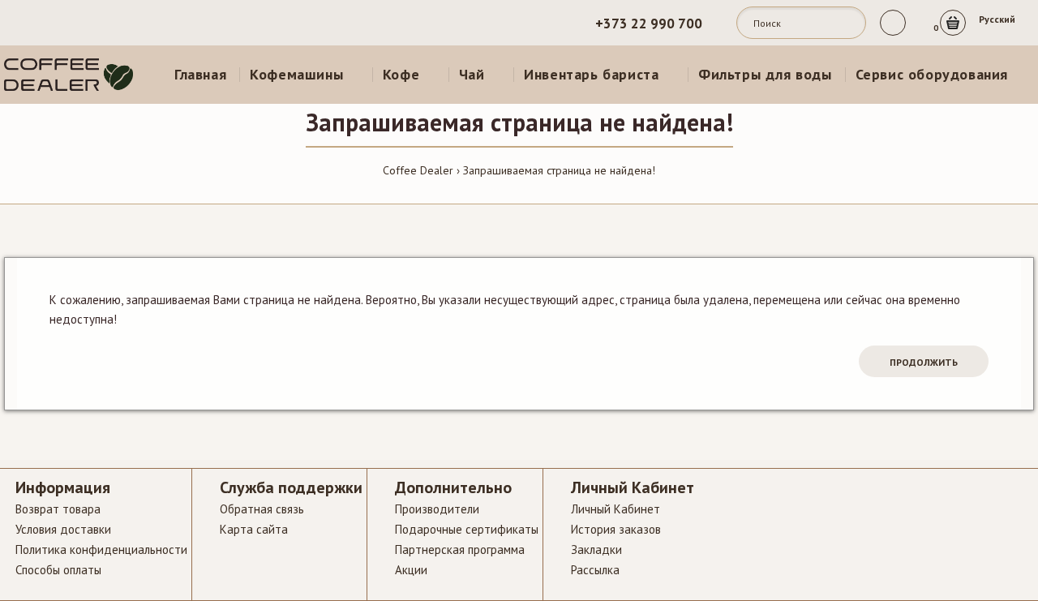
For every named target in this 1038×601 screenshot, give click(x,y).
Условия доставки (63, 529)
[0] (953, 23)
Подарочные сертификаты (466, 529)
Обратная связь (262, 509)
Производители (437, 509)
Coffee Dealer (418, 170)
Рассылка (595, 569)
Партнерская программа (460, 549)
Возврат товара (58, 509)
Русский (997, 19)
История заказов (616, 529)
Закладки (596, 549)
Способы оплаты (58, 569)
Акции (411, 569)
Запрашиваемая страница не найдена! (559, 170)
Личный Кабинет (615, 509)
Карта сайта (254, 529)
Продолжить (924, 362)
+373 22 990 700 (650, 23)
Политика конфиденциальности (101, 549)
